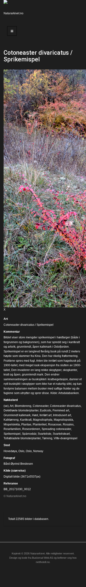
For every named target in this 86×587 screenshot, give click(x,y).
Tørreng (47, 438)
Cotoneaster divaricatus (65, 406)
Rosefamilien (12, 429)
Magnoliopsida (63, 419)
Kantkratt (26, 419)
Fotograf (9, 458)
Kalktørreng (11, 419)
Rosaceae (54, 424)
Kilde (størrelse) (15, 470)
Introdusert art (62, 415)
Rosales (68, 424)
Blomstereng (23, 406)
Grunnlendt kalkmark (17, 415)
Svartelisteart (61, 433)
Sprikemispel (12, 433)
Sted (7, 445)
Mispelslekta (12, 424)
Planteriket (40, 424)
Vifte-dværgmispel (65, 438)
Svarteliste (44, 433)
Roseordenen (31, 429)
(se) (6, 406)
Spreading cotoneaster (56, 429)
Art (6, 319)
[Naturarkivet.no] (14, 10)
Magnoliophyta (42, 419)
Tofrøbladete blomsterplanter (22, 438)
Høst (35, 415)
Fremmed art (61, 410)
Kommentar (12, 331)
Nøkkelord (11, 400)
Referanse (11, 483)
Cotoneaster (40, 406)
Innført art (45, 415)
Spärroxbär (29, 433)
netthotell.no (43, 562)
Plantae (26, 424)
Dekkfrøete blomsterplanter (21, 410)
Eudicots (45, 410)
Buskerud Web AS (42, 557)
